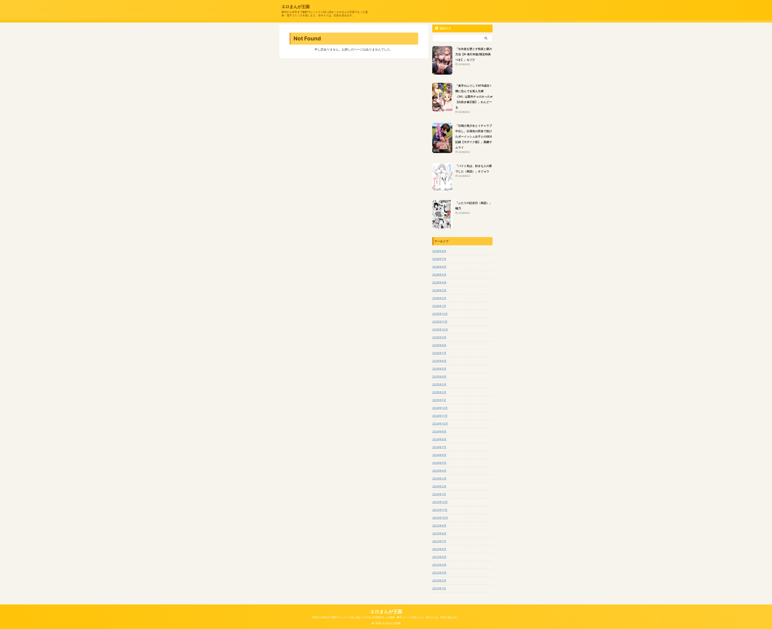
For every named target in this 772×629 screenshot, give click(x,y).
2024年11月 (440, 415)
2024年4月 (439, 470)
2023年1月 (439, 588)
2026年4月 (439, 282)
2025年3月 (439, 384)
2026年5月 (439, 274)
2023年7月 (439, 541)
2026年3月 (439, 290)
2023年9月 (439, 525)
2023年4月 (439, 564)
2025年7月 (439, 353)
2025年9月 (439, 337)
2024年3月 (439, 478)
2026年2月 (439, 298)
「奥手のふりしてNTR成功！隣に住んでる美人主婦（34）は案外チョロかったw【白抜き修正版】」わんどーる (474, 96)
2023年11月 (440, 510)
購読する (445, 28)
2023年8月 (439, 533)
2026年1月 (439, 306)
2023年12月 (440, 502)
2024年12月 (440, 408)
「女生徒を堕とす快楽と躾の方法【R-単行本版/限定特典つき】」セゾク (473, 54)
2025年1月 (439, 400)
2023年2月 (439, 580)
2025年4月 (439, 376)
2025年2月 (439, 392)
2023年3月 (439, 572)
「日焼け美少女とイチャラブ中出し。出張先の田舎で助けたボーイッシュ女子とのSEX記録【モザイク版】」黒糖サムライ (473, 136)
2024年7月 (439, 447)
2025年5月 (439, 368)
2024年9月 (439, 431)
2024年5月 (439, 463)
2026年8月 (439, 251)
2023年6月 (439, 549)
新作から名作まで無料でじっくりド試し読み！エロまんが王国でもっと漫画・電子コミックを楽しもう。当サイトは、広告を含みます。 (386, 617)
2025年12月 (440, 314)
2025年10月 (440, 329)
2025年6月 (439, 361)
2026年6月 (439, 266)
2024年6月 (439, 455)
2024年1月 (439, 494)
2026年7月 (439, 259)
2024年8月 (439, 439)
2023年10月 (440, 517)
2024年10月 (440, 423)
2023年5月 (439, 557)
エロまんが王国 (295, 6)
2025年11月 (440, 321)
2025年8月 (439, 345)
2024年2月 (439, 486)
